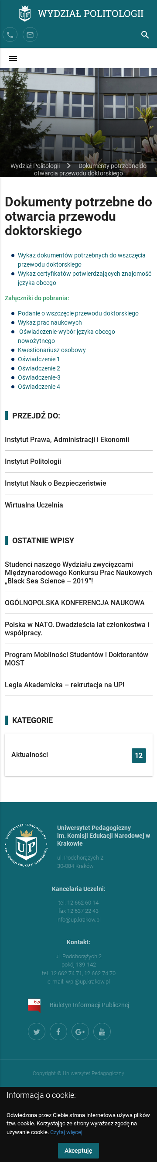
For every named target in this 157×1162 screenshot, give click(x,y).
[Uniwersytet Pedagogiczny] (12, 14)
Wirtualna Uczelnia (34, 505)
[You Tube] (100, 1030)
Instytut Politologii (33, 461)
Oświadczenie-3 (39, 377)
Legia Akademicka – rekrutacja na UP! (64, 685)
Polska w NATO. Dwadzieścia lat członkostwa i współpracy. (77, 628)
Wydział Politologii (90, 13)
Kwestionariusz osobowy (52, 349)
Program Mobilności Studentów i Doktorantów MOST (76, 659)
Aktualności (77, 755)
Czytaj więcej (66, 1132)
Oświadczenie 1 (39, 359)
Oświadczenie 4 (39, 386)
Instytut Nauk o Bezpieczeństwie (55, 483)
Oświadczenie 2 (39, 368)
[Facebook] (57, 1030)
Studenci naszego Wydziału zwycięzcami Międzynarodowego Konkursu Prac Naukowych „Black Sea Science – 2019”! (78, 572)
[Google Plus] (79, 1030)
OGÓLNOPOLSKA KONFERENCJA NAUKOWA (75, 603)
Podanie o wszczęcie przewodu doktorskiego (78, 313)
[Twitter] (35, 1030)
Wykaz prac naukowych (50, 322)
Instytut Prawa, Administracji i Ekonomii (67, 439)
